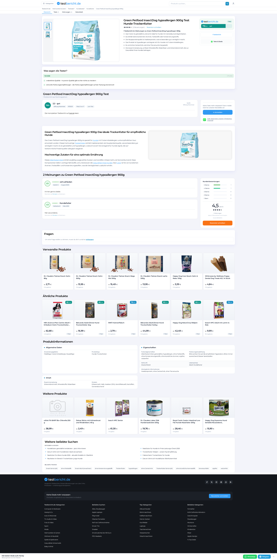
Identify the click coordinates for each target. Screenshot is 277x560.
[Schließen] (273, 556)
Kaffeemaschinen (146, 516)
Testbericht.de (46, 9)
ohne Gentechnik (147, 468)
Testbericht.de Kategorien (54, 505)
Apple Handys (192, 536)
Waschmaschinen (146, 536)
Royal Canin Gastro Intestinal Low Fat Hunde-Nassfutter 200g (186, 421)
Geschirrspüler (192, 516)
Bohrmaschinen (145, 512)
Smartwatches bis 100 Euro (101, 533)
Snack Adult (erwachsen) (83, 468)
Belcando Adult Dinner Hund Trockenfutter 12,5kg (152, 324)
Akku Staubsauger (98, 509)
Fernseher (191, 509)
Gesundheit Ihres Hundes (102, 163)
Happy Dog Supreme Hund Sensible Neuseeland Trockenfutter (216, 422)
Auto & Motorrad (50, 516)
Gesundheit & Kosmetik (52, 543)
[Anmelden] (233, 3)
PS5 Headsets (97, 536)
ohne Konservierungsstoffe (103, 468)
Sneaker (95, 529)
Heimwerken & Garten (59, 9)
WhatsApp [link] (251, 557)
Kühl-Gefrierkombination (196, 512)
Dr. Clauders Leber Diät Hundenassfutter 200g (150, 421)
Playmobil (95, 516)
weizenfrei (224, 468)
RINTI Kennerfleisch (116, 323)
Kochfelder (143, 523)
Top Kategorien (146, 505)
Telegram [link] (265, 557)
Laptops (142, 526)
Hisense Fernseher (98, 519)
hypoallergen (133, 468)
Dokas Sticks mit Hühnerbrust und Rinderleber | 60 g (88, 421)
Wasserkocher (145, 533)
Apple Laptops (97, 512)
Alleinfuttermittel (56, 160)
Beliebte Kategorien (195, 505)
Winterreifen (191, 526)
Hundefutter (90, 9)
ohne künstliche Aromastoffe (185, 468)
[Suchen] (227, 3)
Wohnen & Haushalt (51, 536)
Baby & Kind (48, 546)
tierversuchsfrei (204, 468)
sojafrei (215, 468)
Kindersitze (191, 529)
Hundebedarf (80, 9)
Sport (46, 526)
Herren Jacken (145, 519)
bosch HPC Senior (115, 420)
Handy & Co (48, 512)
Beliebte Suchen (98, 505)
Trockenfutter (80, 143)
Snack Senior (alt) (51, 468)
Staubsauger (191, 519)
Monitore (190, 523)
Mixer (189, 533)
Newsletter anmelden (219, 496)
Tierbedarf (71, 9)
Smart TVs (95, 526)
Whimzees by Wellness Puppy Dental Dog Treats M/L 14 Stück (217, 277)
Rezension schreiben (217, 223)
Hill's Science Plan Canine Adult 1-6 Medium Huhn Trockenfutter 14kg (57, 325)
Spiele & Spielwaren (51, 540)
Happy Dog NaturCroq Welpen (185, 323)
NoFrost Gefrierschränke (100, 523)
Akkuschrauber (145, 509)
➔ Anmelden (217, 112)
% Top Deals (191, 540)
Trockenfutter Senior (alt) (164, 468)
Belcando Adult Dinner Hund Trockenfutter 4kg (87, 324)
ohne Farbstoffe (66, 468)
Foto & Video (48, 523)
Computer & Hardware (52, 509)
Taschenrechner (145, 529)
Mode (46, 529)
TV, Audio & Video (50, 519)
